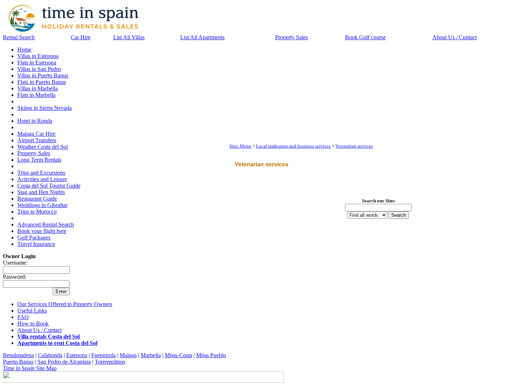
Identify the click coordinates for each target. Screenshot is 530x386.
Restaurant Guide (37, 199)
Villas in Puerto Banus (42, 75)
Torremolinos (110, 362)
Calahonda (50, 355)
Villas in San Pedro (39, 69)
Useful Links (32, 311)
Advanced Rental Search (45, 224)
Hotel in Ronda (34, 121)
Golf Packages (33, 237)
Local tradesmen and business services (293, 146)
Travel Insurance (36, 244)
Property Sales (291, 37)
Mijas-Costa (178, 355)
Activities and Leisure (42, 179)
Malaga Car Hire (36, 134)
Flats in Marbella (36, 95)
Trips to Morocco (37, 211)
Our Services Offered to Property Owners (64, 304)
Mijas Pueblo (211, 355)
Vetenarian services (354, 146)
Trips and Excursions (41, 173)
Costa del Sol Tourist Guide (48, 186)
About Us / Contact (454, 37)
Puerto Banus (18, 362)
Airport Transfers (36, 140)
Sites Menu (240, 146)
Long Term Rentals (39, 160)
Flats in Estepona (36, 62)
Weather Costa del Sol (42, 147)
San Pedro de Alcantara (64, 362)
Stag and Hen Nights (41, 192)
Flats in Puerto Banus (41, 82)
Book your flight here (41, 231)
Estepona (76, 355)
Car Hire (80, 37)
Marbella (151, 355)
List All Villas (129, 37)
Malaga (128, 355)
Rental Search (19, 37)
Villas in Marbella (37, 88)
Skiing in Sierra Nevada (44, 108)
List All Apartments (202, 37)
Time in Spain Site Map (30, 368)
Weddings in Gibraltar (42, 205)
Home (24, 49)
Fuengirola (103, 355)
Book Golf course (365, 37)
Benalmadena (18, 355)
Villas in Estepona (37, 56)
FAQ (23, 317)
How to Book (33, 323)
